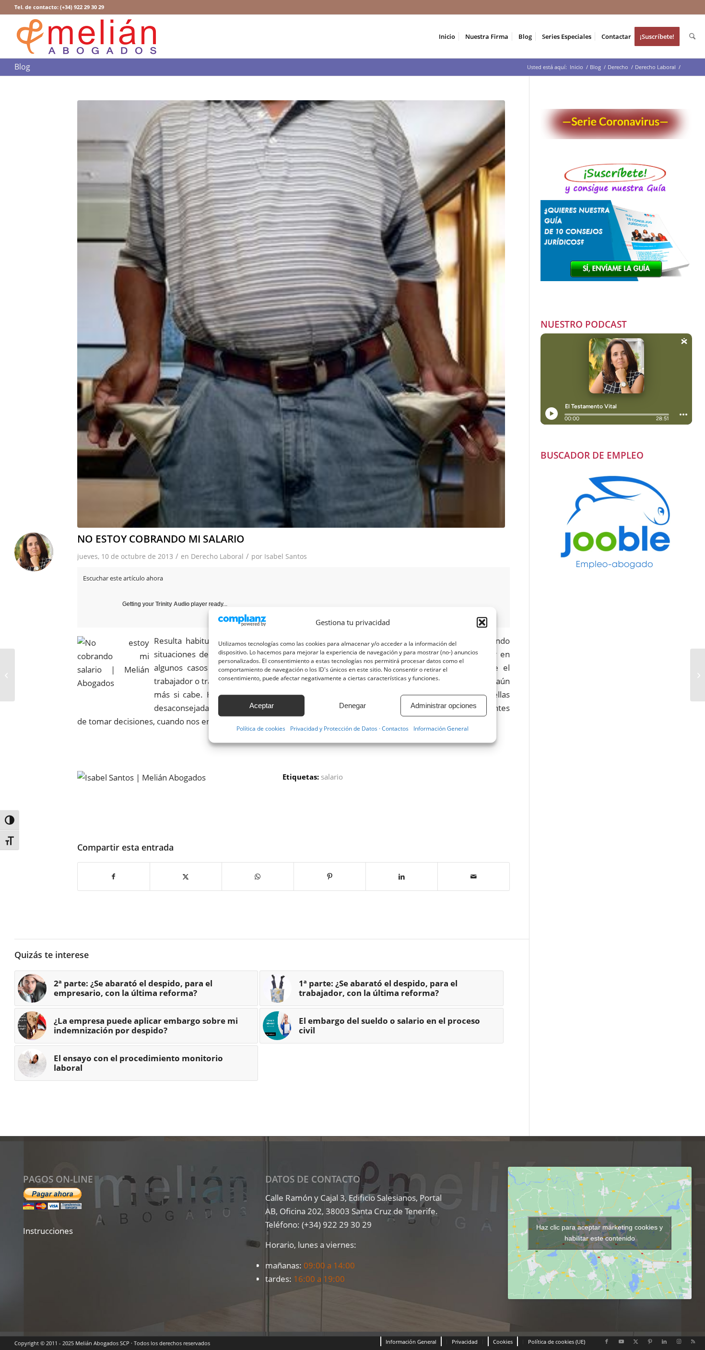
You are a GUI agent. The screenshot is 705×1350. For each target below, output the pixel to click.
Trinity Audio (172, 604)
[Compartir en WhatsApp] (258, 876)
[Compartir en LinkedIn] (401, 876)
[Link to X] (635, 1341)
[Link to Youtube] (621, 1341)
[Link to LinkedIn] (664, 1341)
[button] (482, 622)
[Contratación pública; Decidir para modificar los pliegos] (7, 675)
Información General (441, 729)
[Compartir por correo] (473, 876)
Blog (22, 66)
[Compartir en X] (186, 876)
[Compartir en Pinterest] (329, 876)
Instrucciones (48, 1230)
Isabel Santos (285, 556)
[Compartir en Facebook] (114, 876)
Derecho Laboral (217, 556)
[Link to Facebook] (606, 1341)
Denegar (352, 705)
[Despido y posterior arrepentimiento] (697, 675)
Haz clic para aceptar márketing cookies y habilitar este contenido (599, 1232)
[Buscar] (692, 36)
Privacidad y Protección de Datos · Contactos (349, 729)
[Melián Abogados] (86, 36)
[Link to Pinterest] (650, 1341)
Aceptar (261, 705)
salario (332, 777)
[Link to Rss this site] (693, 1341)
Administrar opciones (444, 705)
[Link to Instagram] (678, 1341)
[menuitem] (447, 36)
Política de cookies (260, 729)
